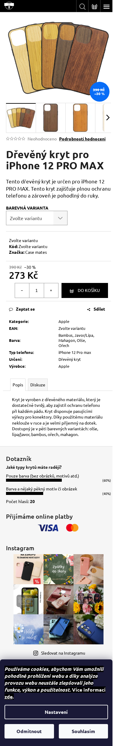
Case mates (36, 252)
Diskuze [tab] (37, 384)
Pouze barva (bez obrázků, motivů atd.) (42, 475)
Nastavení (56, 712)
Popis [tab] (18, 384)
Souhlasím (83, 731)
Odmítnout (29, 731)
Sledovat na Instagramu (63, 652)
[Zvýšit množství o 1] (51, 290)
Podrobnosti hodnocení (82, 138)
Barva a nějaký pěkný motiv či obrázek (41, 488)
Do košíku (89, 290)
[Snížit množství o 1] (22, 290)
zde (8, 696)
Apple (63, 321)
